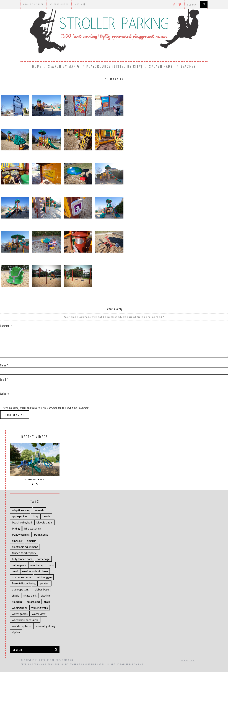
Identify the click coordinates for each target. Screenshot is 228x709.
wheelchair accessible (25, 619)
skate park (30, 595)
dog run (31, 540)
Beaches (188, 66)
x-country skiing (45, 626)
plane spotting (20, 589)
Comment (6, 326)
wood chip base (21, 626)
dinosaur (17, 540)
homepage (43, 559)
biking (16, 528)
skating (45, 595)
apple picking (20, 516)
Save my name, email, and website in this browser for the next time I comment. (46, 408)
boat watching (21, 534)
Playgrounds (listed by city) (114, 66)
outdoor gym (44, 577)
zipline (16, 632)
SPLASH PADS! (161, 66)
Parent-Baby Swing (24, 583)
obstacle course (21, 577)
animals (39, 510)
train (47, 601)
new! (15, 571)
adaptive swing (21, 510)
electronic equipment (25, 546)
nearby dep (37, 565)
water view (38, 613)
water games (20, 613)
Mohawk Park (35, 479)
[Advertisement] (114, 683)
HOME (37, 66)
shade (15, 595)
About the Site (33, 4)
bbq (35, 516)
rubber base (41, 589)
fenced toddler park (24, 552)
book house (41, 534)
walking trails (39, 607)
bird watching (32, 528)
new (51, 565)
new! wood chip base (35, 571)
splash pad (33, 601)
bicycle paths (44, 522)
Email (4, 379)
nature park (19, 565)
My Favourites (59, 4)
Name (4, 365)
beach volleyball (22, 522)
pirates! (45, 583)
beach (46, 516)
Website (4, 394)
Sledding (17, 601)
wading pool (19, 607)
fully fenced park (22, 559)
